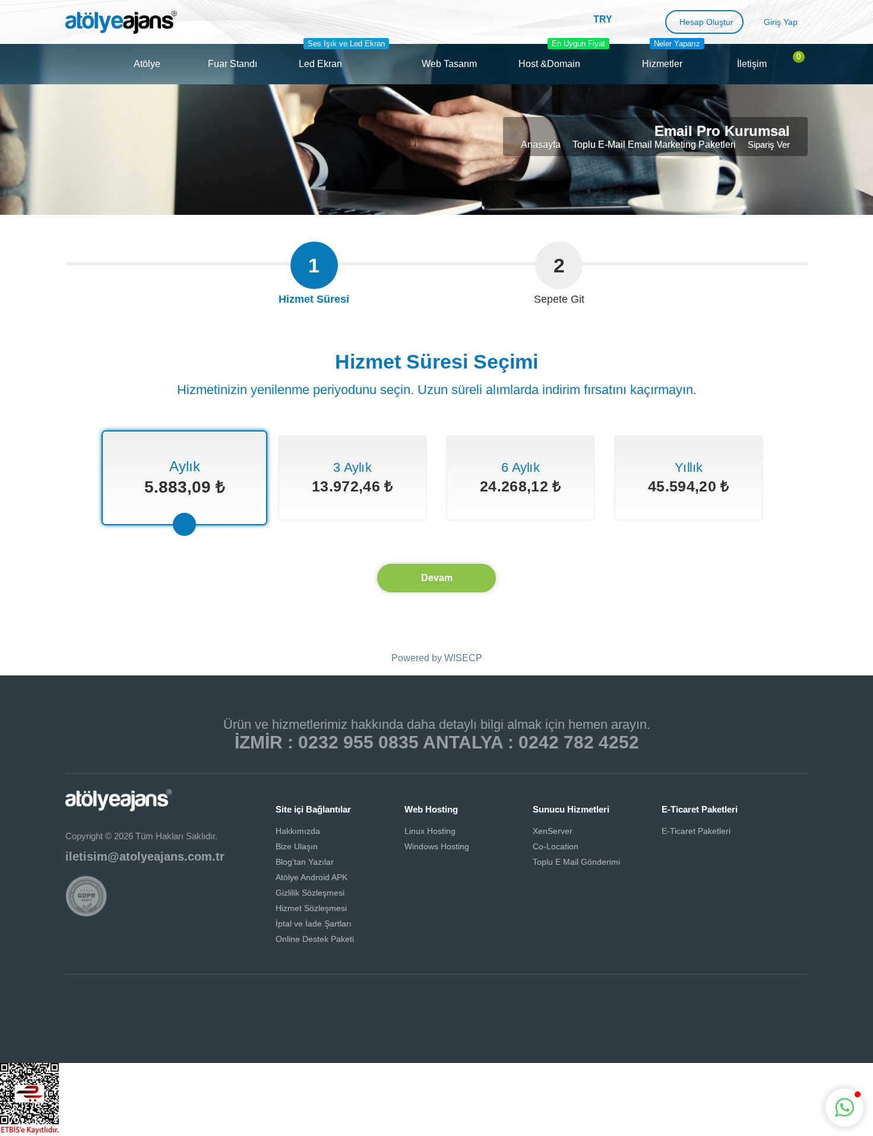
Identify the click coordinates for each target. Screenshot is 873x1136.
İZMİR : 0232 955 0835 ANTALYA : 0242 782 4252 (437, 742)
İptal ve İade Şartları (314, 923)
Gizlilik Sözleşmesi (310, 892)
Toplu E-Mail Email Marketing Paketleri (654, 144)
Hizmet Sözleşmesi (311, 908)
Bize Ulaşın (297, 846)
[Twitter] (372, 1004)
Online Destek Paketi (315, 939)
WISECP (463, 658)
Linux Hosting (430, 831)
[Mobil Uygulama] (500, 1004)
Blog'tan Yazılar (305, 862)
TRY (602, 19)
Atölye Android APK (311, 877)
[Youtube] (543, 1004)
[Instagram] (415, 1004)
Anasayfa (541, 144)
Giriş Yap (781, 22)
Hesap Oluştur (706, 22)
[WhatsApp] (457, 1004)
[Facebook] (329, 1004)
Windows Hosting (436, 846)
